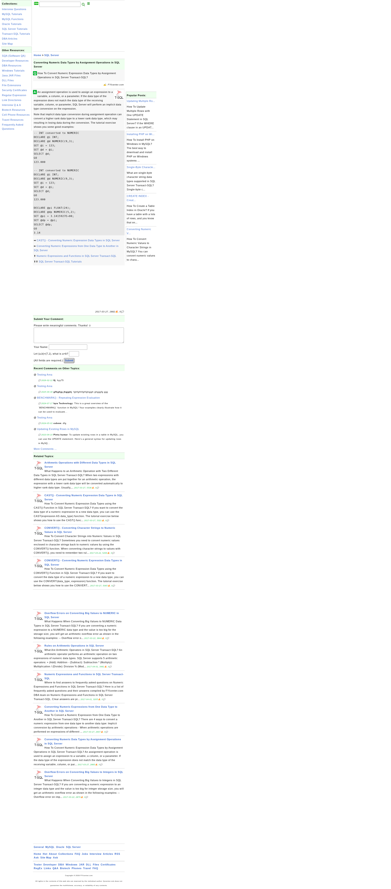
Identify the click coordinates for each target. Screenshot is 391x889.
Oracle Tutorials (12, 24)
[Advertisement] (16, 177)
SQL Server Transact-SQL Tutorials (60, 261)
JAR (81, 864)
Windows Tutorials (13, 70)
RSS (117, 854)
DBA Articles (9, 38)
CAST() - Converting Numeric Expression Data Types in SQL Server (78, 240)
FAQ (77, 854)
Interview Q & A (11, 105)
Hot (45, 854)
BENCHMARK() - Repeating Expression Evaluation (68, 397)
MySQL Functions (13, 19)
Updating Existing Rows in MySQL (58, 429)
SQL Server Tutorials (14, 29)
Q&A (55, 868)
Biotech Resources (13, 110)
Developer (50, 864)
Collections (65, 854)
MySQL (50, 847)
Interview (95, 854)
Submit (69, 360)
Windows (71, 864)
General (39, 847)
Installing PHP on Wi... (141, 134)
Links (47, 868)
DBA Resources (11, 65)
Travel (87, 868)
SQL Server (51, 55)
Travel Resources (13, 120)
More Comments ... (45, 449)
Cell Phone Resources (16, 115)
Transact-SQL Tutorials (16, 34)
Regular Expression (14, 95)
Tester (38, 864)
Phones (77, 868)
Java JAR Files (11, 75)
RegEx (38, 868)
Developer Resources (15, 60)
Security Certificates (14, 90)
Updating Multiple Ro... (141, 101)
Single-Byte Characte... (141, 167)
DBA (61, 864)
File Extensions (11, 85)
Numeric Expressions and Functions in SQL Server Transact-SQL (76, 256)
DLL (88, 864)
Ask (36, 857)
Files (96, 864)
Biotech (65, 868)
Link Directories (11, 100)
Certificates (108, 864)
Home (37, 55)
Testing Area (44, 374)
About (53, 854)
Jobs (85, 854)
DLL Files (8, 80)
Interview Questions (14, 9)
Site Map (7, 43)
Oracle (60, 847)
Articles (108, 854)
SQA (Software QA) (14, 56)
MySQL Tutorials (12, 14)
